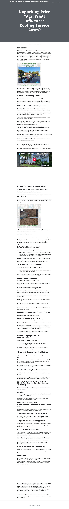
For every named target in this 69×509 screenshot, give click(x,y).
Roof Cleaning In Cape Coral (30, 432)
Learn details (33, 292)
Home (53, 2)
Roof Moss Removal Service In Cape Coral (29, 122)
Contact (58, 2)
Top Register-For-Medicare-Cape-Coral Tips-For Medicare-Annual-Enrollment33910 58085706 (29, 2)
